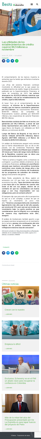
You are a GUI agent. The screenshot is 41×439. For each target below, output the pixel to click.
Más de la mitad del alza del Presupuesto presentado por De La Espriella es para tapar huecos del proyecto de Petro (20, 421)
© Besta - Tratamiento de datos (20, 435)
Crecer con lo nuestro (15, 310)
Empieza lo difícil (12, 344)
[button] (32, 4)
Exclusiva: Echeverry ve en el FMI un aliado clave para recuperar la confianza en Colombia (20, 380)
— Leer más (8, 314)
